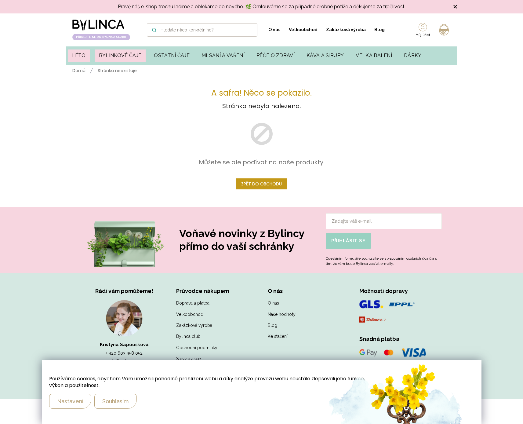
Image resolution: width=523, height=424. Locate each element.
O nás (274, 29)
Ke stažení (278, 336)
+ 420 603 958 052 (124, 353)
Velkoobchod (303, 29)
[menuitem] (79, 55)
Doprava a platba (192, 303)
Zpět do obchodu (261, 184)
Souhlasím (115, 401)
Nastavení (70, 401)
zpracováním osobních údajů (407, 258)
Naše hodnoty (282, 314)
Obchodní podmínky (196, 347)
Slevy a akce (188, 358)
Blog (379, 29)
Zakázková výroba (346, 29)
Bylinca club (188, 336)
